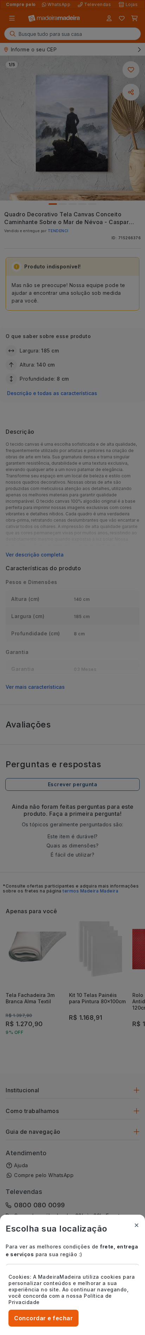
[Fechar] (136, 1225)
